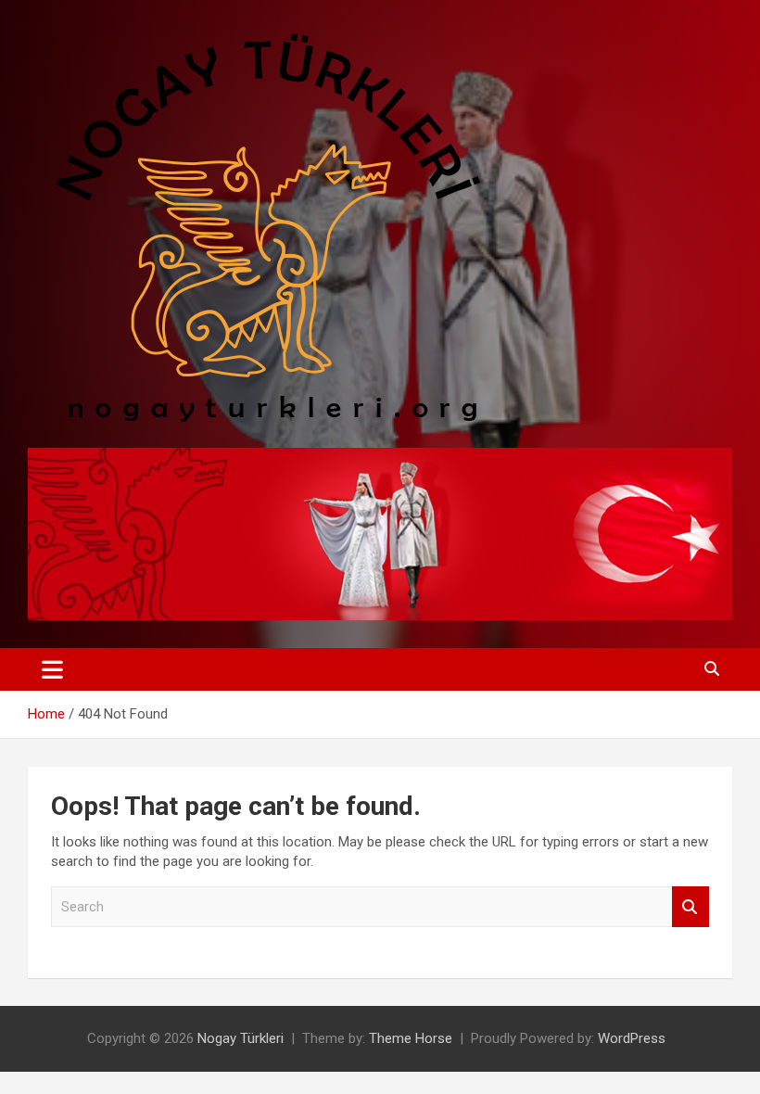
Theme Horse (410, 1038)
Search (690, 907)
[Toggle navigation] (52, 669)
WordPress (631, 1038)
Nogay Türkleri (240, 1038)
